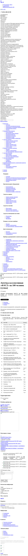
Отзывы (5, 304)
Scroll (2, 553)
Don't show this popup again (8, 507)
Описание (5, 302)
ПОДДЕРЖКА (5, 410)
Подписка (3, 505)
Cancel (2, 480)
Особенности (6, 303)
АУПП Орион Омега (5, 438)
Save (6, 480)
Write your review (6, 404)
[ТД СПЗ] (3, 9)
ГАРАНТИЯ (5, 408)
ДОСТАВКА (5, 405)
